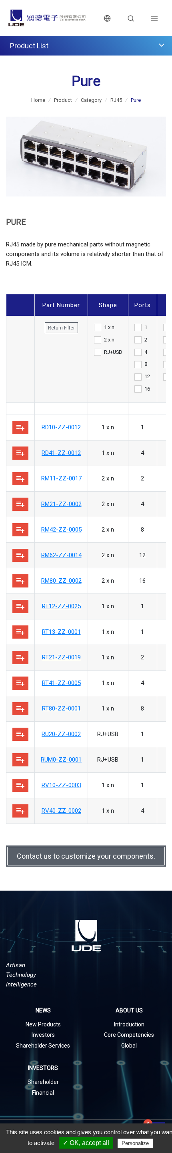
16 (147, 389)
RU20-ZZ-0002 (61, 734)
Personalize (135, 1143)
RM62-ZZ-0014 (61, 555)
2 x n (109, 340)
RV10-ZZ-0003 (61, 785)
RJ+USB (113, 352)
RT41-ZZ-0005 (61, 683)
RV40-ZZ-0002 (61, 810)
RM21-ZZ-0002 (61, 504)
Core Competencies (129, 1035)
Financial (43, 1092)
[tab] (86, 46)
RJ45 (116, 100)
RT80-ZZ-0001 (61, 708)
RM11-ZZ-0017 (61, 478)
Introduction (129, 1024)
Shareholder (43, 1082)
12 (147, 376)
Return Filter (61, 328)
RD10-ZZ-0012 (61, 427)
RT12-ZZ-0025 (61, 606)
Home (38, 100)
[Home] (47, 18)
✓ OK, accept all (86, 1142)
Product (63, 100)
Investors (43, 1035)
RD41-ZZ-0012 (61, 452)
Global (129, 1045)
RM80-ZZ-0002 (61, 580)
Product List (29, 46)
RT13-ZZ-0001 (61, 631)
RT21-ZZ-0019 (61, 657)
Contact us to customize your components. (86, 856)
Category (91, 100)
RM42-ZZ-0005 (61, 529)
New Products (43, 1024)
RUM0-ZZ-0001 (61, 759)
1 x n (109, 327)
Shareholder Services (43, 1045)
